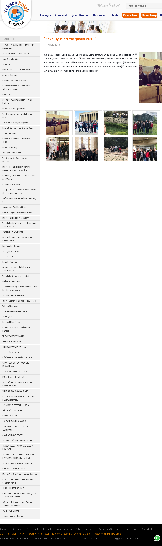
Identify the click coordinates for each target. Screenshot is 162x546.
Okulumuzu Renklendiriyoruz (15, 207)
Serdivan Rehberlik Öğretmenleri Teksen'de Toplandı (16, 87)
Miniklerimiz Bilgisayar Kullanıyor (16, 218)
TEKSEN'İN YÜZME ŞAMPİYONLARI (17, 440)
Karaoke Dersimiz (10, 262)
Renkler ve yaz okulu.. (11, 184)
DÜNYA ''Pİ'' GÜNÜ (10, 416)
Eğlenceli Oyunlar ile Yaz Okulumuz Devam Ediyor (18, 239)
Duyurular (99, 15)
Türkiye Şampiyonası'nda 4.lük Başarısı (19, 301)
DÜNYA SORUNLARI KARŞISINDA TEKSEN (16, 140)
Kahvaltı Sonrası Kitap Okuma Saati (17, 128)
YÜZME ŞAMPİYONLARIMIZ (14, 336)
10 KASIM (6, 64)
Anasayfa (45, 15)
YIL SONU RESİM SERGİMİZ (13, 295)
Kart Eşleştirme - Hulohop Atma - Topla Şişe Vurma (18, 177)
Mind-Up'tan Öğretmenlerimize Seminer (19, 474)
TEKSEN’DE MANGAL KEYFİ (13, 488)
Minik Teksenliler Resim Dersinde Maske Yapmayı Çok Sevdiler (16, 168)
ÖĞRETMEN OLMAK (10, 511)
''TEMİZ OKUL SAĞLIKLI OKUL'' (15, 391)
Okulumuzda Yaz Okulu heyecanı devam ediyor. (16, 269)
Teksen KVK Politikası (38, 534)
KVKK (21, 534)
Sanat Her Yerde (9, 133)
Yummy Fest (7, 317)
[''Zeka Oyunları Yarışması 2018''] (57, 133)
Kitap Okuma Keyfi (10, 147)
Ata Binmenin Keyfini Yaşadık (15, 123)
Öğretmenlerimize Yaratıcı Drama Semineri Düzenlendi (17, 504)
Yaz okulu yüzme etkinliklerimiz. (16, 276)
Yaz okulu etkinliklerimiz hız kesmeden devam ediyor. (19, 225)
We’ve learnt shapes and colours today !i (19, 200)
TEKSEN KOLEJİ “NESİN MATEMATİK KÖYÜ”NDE (17, 448)
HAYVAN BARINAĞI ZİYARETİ (14, 469)
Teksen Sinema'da (10, 306)
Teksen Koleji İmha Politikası (107, 534)
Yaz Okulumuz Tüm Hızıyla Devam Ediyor (17, 116)
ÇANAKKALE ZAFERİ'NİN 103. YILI (16, 405)
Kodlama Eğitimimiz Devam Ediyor (17, 212)
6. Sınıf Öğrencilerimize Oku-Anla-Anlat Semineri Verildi (19, 481)
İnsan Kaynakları (64, 529)
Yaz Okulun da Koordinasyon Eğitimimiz (15, 160)
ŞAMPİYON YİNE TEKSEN (12, 435)
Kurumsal (61, 15)
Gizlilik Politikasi (8, 534)
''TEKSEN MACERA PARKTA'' (14, 347)
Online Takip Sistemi (85, 529)
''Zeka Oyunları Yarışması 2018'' (16, 311)
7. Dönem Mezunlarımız (12, 516)
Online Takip (130, 15)
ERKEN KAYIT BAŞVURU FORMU (16, 70)
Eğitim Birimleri (79, 15)
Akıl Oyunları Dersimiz (12, 251)
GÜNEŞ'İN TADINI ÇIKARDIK (14, 421)
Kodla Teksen (8, 94)
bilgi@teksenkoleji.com (126, 538)
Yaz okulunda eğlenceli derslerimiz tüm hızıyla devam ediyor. (19, 288)
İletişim (134, 529)
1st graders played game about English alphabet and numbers (19, 191)
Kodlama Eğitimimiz (11, 281)
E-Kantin (114, 15)
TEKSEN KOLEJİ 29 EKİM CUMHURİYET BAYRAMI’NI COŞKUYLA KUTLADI (18, 456)
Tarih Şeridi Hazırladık (11, 153)
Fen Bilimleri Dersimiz (12, 246)
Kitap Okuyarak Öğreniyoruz (14, 109)
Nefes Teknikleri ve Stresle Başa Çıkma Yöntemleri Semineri (19, 495)
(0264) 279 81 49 (89, 538)
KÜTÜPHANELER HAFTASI (13, 377)
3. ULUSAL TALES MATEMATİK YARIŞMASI (15, 428)
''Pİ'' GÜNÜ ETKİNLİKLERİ (12, 410)
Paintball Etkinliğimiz (11, 322)
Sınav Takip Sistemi (108, 529)
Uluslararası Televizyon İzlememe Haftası (17, 329)
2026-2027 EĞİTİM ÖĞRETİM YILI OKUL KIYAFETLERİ (19, 47)
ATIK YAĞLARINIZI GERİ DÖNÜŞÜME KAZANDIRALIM (17, 384)
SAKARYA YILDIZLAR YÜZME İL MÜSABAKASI (15, 365)
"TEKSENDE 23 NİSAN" (11, 341)
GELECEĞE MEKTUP (10, 352)
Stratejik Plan (147, 529)
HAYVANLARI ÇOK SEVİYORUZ (15, 80)
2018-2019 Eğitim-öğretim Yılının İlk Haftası (17, 102)
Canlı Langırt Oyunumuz (12, 232)
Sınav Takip (149, 15)
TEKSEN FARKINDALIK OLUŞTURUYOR (18, 463)
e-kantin (124, 529)
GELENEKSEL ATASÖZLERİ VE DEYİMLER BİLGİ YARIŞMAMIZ (19, 398)
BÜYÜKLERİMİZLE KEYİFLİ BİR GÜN (17, 357)
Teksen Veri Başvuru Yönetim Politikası (71, 534)
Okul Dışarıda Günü (10, 59)
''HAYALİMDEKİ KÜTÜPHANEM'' (15, 372)
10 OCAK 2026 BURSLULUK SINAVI (17, 54)
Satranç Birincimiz (10, 75)
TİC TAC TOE (7, 257)
